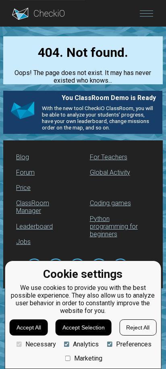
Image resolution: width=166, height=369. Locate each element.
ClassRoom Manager (32, 207)
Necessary (40, 344)
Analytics (86, 344)
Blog (22, 157)
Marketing (88, 358)
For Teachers (108, 157)
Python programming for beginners (114, 226)
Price (23, 188)
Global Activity (110, 172)
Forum (25, 172)
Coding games (110, 203)
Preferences (133, 344)
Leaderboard (34, 226)
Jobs (23, 242)
